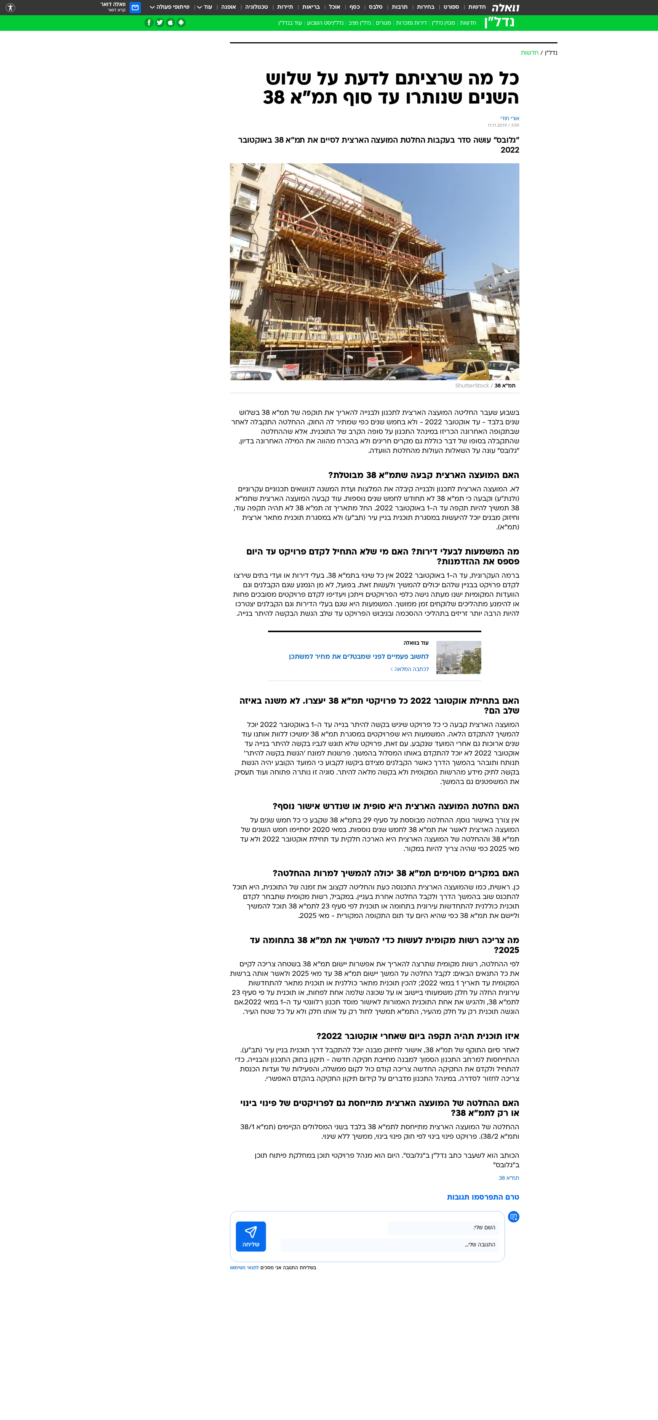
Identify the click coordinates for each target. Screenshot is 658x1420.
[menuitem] (472, 7)
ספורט (451, 7)
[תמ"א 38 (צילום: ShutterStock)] (374, 278)
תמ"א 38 (509, 1178)
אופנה (228, 7)
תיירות (285, 7)
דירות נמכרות (411, 23)
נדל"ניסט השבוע (325, 23)
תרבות (400, 7)
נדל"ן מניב (359, 23)
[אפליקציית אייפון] (170, 22)
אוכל (334, 7)
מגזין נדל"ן (443, 23)
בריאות (311, 7)
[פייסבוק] (149, 22)
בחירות (425, 7)
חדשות (477, 7)
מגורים (383, 23)
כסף (355, 7)
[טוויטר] (159, 22)
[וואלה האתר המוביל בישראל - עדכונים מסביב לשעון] (505, 7)
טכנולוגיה (256, 7)
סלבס (376, 7)
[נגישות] (10, 8)
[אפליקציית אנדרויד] (181, 22)
